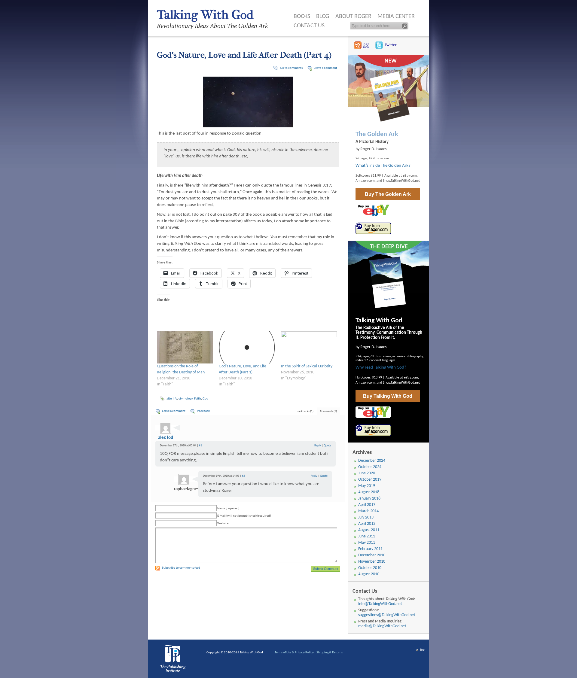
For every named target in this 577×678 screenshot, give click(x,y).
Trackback (203, 411)
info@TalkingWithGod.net (380, 604)
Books (302, 17)
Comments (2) (328, 411)
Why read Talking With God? (381, 367)
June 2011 (366, 536)
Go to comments (291, 68)
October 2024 (369, 467)
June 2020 (366, 473)
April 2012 (366, 523)
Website (222, 523)
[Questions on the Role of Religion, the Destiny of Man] (185, 347)
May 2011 (366, 542)
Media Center (396, 17)
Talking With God (205, 15)
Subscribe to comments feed (181, 568)
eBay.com (410, 176)
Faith (197, 398)
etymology (186, 398)
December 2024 (371, 460)
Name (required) (228, 508)
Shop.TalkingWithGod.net (401, 181)
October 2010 (369, 568)
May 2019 (366, 486)
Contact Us (309, 26)
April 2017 (366, 505)
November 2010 (371, 561)
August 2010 (368, 574)
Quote (327, 445)
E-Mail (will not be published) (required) (244, 516)
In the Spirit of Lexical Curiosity (306, 366)
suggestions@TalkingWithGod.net (386, 615)
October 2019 (369, 479)
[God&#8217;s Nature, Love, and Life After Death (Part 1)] (247, 347)
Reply (317, 445)
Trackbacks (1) (304, 411)
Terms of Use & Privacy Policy (294, 652)
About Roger (353, 17)
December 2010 (371, 555)
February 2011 (370, 549)
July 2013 (366, 517)
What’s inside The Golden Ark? (383, 165)
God (205, 398)
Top (422, 650)
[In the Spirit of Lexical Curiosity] (309, 347)
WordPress (174, 660)
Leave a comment (325, 68)
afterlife (171, 398)
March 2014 (368, 511)
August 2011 (368, 530)
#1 (200, 445)
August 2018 (368, 492)
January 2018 (369, 498)
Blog (322, 17)
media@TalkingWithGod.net (382, 626)
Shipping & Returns (329, 652)
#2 (243, 476)
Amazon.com (365, 181)
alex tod (165, 438)
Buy (388, 194)
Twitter (391, 45)
